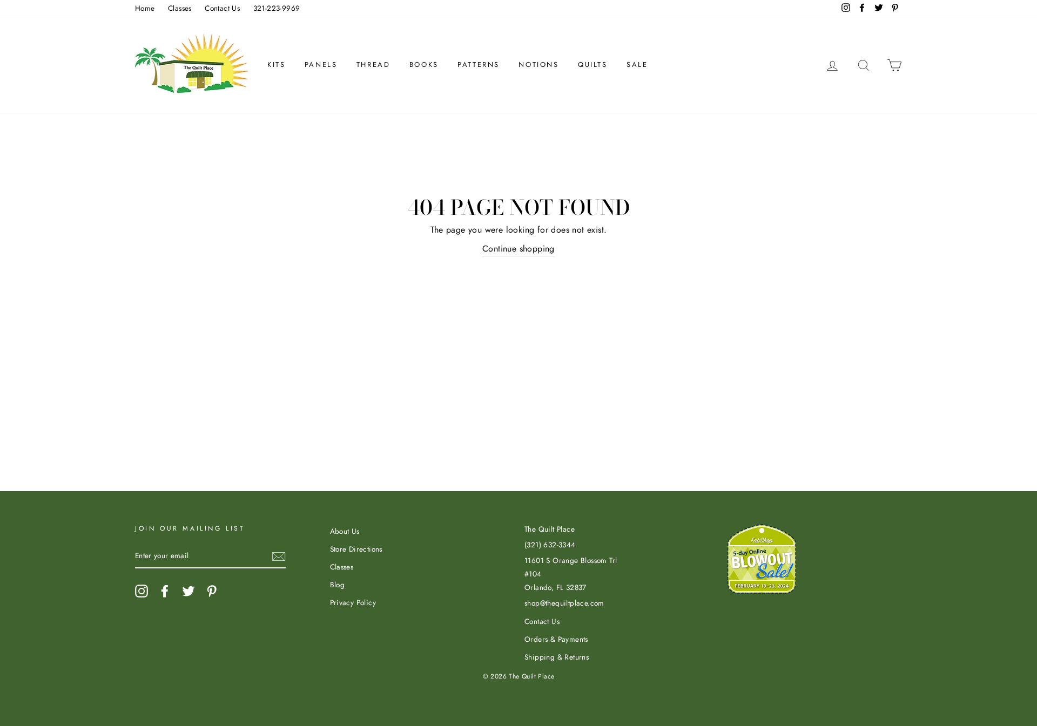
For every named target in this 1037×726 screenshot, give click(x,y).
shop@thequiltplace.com (564, 603)
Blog (337, 584)
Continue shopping (518, 248)
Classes (180, 8)
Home (145, 8)
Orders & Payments (556, 639)
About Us (345, 531)
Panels (321, 64)
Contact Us (222, 8)
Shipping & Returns (556, 657)
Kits (276, 64)
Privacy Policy (353, 602)
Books (424, 64)
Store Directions (356, 549)
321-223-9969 (276, 8)
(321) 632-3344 (550, 544)
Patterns (478, 64)
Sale (637, 64)
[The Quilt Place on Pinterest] (211, 591)
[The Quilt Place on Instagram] (141, 591)
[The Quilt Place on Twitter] (188, 591)
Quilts (593, 64)
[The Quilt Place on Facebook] (164, 591)
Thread (373, 64)
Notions (538, 64)
